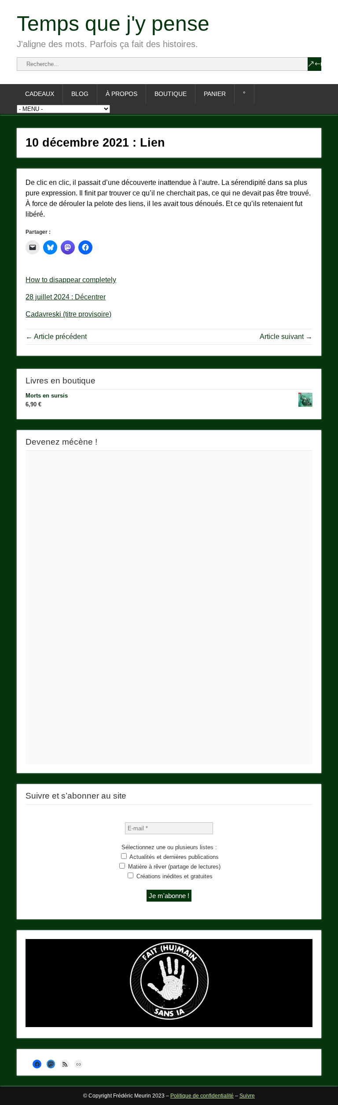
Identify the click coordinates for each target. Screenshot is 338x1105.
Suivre (247, 1096)
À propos (121, 93)
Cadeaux (39, 93)
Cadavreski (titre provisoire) (68, 314)
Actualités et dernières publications (173, 857)
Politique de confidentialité (202, 1096)
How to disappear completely (71, 280)
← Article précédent (56, 336)
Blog (79, 93)
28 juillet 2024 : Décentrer (66, 297)
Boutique (170, 93)
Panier (215, 93)
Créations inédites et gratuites (174, 876)
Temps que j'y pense (113, 23)
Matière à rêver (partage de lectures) (173, 866)
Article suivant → (286, 336)
